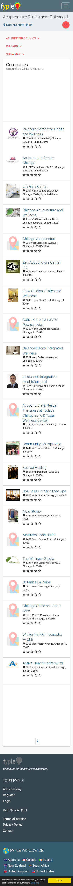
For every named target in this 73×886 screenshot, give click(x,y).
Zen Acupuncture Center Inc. (42, 264)
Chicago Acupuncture (39, 239)
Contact (8, 831)
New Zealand (16, 865)
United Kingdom (18, 871)
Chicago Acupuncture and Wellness (43, 212)
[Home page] (11, 6)
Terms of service (14, 819)
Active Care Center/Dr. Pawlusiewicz (40, 322)
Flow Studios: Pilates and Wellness (42, 293)
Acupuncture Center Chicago (38, 160)
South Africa (40, 865)
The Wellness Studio (38, 559)
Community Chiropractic (42, 444)
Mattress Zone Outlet (39, 535)
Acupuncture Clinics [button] (21, 38)
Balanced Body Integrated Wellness (43, 350)
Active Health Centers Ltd (43, 663)
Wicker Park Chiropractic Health (42, 637)
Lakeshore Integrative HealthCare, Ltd (40, 379)
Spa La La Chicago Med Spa (44, 491)
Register (9, 795)
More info (35, 882)
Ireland (47, 860)
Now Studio (32, 511)
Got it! (59, 880)
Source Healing (35, 467)
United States (45, 871)
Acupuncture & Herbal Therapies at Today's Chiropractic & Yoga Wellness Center (40, 412)
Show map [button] (13, 54)
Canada (31, 860)
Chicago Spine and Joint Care (42, 608)
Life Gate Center (35, 186)
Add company (12, 789)
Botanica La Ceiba (37, 582)
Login (7, 801)
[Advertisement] (35, 97)
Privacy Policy (12, 825)
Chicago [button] (12, 46)
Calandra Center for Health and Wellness (43, 131)
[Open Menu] (66, 6)
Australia (13, 860)
